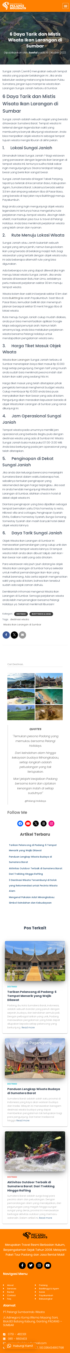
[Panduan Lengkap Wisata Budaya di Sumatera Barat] (35, 1058)
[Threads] (44, 823)
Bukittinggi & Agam (41, 614)
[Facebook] (20, 823)
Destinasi (21, 614)
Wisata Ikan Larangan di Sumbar (22, 624)
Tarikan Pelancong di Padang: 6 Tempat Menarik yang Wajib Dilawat (31, 996)
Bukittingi (14, 298)
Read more (28, 1027)
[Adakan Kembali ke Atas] (63, 1346)
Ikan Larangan (21, 360)
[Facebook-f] (22, 1265)
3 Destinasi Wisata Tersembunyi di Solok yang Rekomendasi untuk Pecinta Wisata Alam (33, 885)
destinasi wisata (19, 619)
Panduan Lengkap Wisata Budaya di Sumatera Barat (33, 1091)
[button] (65, 6)
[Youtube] (47, 1265)
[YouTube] (28, 823)
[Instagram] (51, 823)
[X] (36, 823)
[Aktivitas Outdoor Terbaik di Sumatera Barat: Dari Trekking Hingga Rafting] (35, 1151)
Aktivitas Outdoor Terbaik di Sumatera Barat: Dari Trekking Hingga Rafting (31, 1186)
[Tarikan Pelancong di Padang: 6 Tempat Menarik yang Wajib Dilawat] (35, 960)
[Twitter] (30, 1265)
